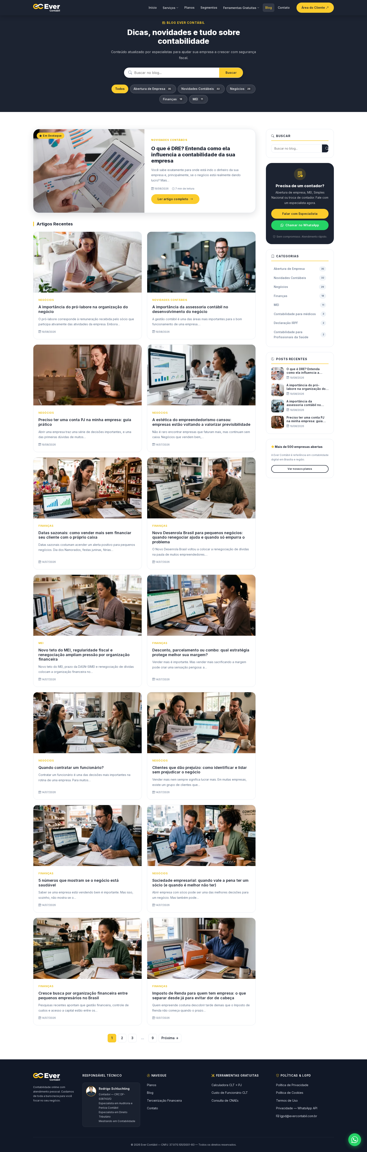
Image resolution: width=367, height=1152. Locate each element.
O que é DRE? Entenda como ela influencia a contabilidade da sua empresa (193, 154)
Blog (268, 7)
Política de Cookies (289, 1092)
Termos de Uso (287, 1100)
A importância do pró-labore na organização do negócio (306, 387)
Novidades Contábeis (200, 89)
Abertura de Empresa (152, 89)
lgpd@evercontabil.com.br (298, 1116)
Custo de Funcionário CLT (230, 1092)
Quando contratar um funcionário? (71, 767)
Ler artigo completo (173, 199)
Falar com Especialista (300, 213)
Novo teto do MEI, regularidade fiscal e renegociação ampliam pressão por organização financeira (84, 654)
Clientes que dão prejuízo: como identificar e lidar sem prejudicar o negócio (199, 769)
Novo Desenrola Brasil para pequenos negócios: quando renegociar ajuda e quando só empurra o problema (198, 537)
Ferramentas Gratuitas (239, 8)
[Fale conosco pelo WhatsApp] (354, 1139)
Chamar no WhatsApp (302, 225)
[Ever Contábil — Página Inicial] (46, 7)
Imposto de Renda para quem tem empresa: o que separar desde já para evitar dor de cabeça (199, 995)
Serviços (169, 8)
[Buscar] (327, 148)
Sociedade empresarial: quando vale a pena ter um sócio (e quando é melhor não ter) (200, 882)
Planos (189, 7)
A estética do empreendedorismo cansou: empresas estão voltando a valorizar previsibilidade (201, 422)
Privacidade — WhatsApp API (296, 1108)
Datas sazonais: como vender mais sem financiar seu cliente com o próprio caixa (84, 535)
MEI (198, 99)
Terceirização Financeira (164, 1100)
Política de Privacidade (292, 1085)
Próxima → (170, 1038)
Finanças (172, 99)
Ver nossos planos (300, 468)
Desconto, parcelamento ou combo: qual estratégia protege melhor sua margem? (200, 652)
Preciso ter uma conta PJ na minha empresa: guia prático (305, 419)
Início (153, 7)
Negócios (240, 89)
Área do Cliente (314, 7)
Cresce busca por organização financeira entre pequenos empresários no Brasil (83, 995)
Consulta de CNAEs (225, 1100)
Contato (284, 7)
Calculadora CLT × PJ (227, 1085)
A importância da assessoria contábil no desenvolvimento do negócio (190, 309)
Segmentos (208, 7)
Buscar (231, 72)
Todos (120, 89)
